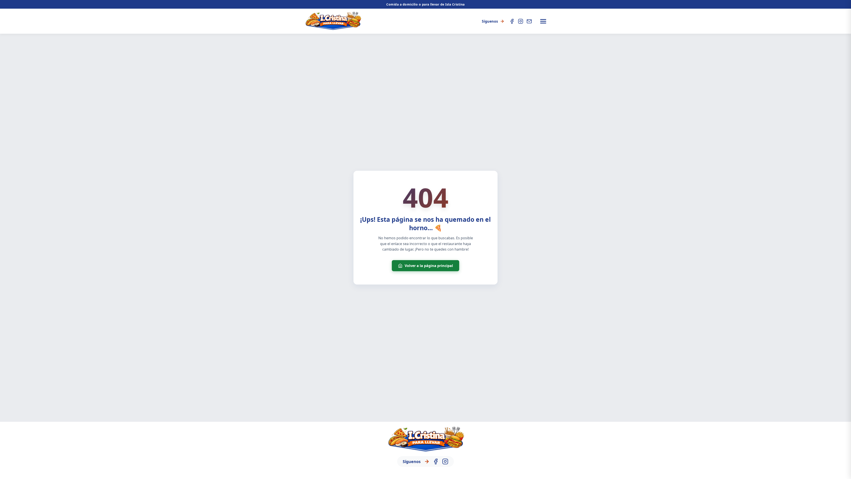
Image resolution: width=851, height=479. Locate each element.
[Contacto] (529, 21)
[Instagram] (520, 21)
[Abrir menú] (543, 21)
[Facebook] (512, 21)
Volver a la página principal (429, 265)
